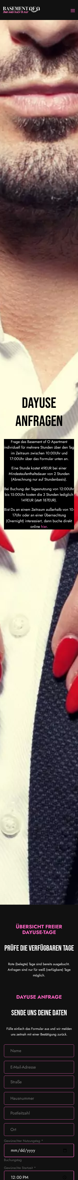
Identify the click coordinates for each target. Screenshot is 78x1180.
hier (44, 526)
